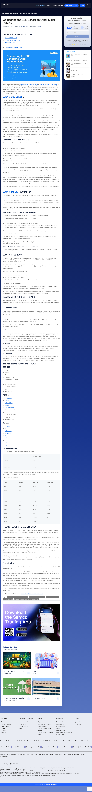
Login (82, 5)
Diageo (7, 405)
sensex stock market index (53, 597)
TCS (6, 428)
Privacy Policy (84, 40)
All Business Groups (85, 740)
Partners (60, 5)
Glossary (21, 728)
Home (2, 13)
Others (64, 740)
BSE (28, 754)
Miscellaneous (8, 13)
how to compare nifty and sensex (37, 597)
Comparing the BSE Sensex (22, 597)
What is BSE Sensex (13, 97)
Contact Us (78, 724)
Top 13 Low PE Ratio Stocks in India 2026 (79, 55)
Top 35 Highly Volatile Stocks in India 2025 (76, 60)
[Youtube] (14, 764)
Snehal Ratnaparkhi (23, 26)
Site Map (19, 754)
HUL (6, 435)
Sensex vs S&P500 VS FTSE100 (14, 45)
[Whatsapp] (20, 764)
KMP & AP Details (6, 724)
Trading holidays (60, 722)
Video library (22, 724)
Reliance (7, 426)
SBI (6, 442)
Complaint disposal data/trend (64, 732)
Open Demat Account (71, 5)
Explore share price (43, 722)
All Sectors (77, 740)
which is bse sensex (33, 599)
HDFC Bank (8, 431)
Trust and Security (58, 754)
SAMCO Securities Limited (6, 768)
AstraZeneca (8, 398)
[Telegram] (17, 764)
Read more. (2, 776)
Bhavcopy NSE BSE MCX (45, 724)
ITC (6, 440)
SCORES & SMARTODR (73, 754)
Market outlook (23, 726)
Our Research (41, 5)
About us (3, 722)
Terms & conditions (11, 754)
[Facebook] (1, 764)
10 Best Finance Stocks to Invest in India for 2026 (79, 69)
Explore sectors (42, 726)
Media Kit (3, 732)
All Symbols (70, 740)
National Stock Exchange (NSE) (48, 84)
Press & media (5, 726)
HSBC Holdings (9, 403)
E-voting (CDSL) (4, 756)
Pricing (55, 5)
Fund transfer (60, 724)
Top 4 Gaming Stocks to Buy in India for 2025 (79, 75)
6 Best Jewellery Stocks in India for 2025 (79, 64)
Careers (3, 728)
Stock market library (25, 722)
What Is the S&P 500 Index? (12, 40)
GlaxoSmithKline (9, 407)
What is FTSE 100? (10, 42)
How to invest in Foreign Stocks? (14, 47)
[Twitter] (4, 764)
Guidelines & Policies (61, 735)
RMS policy (42, 754)
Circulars (58, 728)
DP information (60, 726)
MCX (65, 754)
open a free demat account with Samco (32, 593)
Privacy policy (34, 754)
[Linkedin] (10, 764)
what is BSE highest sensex (21, 599)
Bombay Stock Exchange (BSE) (29, 84)
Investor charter (60, 730)
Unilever (7, 400)
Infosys (7, 438)
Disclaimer (2, 754)
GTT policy (49, 754)
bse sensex (11, 597)
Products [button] (49, 5)
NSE (24, 754)
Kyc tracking (78, 722)
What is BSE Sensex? (11, 38)
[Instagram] (7, 764)
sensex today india (8, 599)
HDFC (6, 445)
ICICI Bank (8, 433)
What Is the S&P (11, 191)
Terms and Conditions (77, 41)
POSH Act (83, 754)
